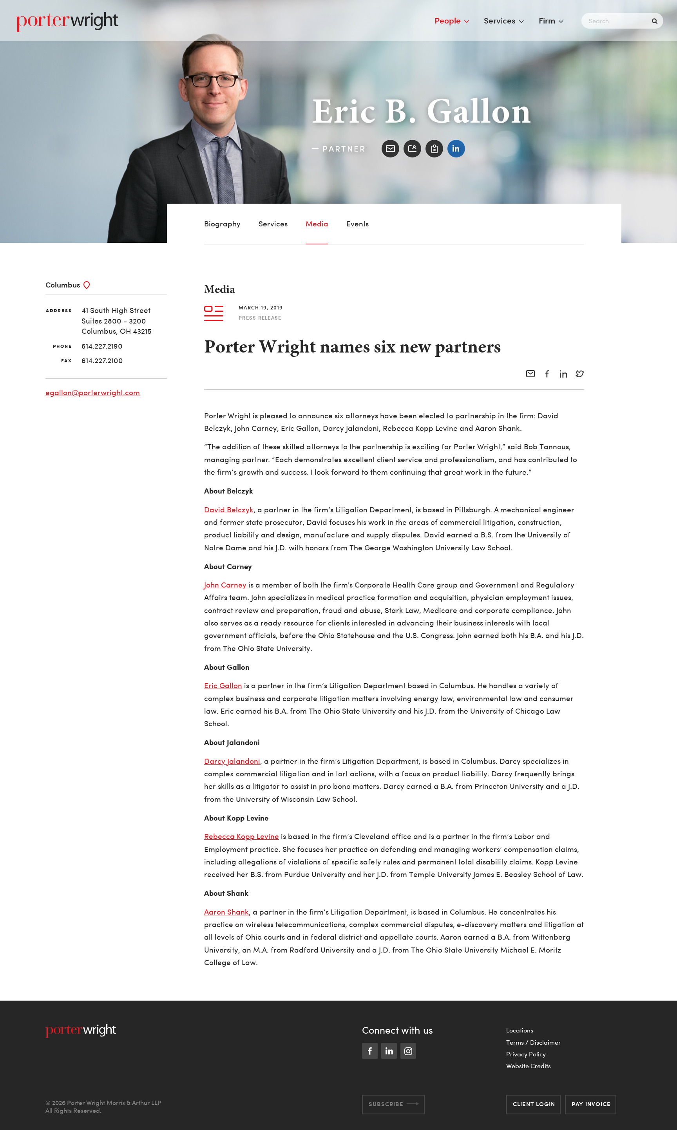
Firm (547, 20)
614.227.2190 (102, 346)
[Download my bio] (434, 148)
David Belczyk (228, 509)
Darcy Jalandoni (232, 761)
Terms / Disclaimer (533, 1042)
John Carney (225, 584)
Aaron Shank (226, 912)
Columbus (62, 284)
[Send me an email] (390, 148)
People (447, 20)
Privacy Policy (526, 1054)
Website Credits (528, 1066)
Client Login (534, 1104)
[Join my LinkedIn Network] (456, 148)
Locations (519, 1030)
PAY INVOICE (591, 1104)
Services (500, 20)
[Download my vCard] (412, 148)
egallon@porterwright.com (92, 392)
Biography (222, 223)
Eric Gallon (223, 685)
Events (357, 223)
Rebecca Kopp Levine (241, 836)
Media (317, 223)
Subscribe (386, 1104)
